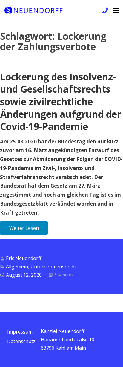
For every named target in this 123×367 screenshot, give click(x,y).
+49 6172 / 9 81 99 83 (104, 10)
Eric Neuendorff (23, 258)
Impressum (20, 331)
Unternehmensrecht (53, 266)
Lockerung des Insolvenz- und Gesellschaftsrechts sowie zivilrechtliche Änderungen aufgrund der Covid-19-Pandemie (60, 101)
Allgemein (17, 266)
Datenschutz (21, 341)
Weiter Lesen (24, 228)
